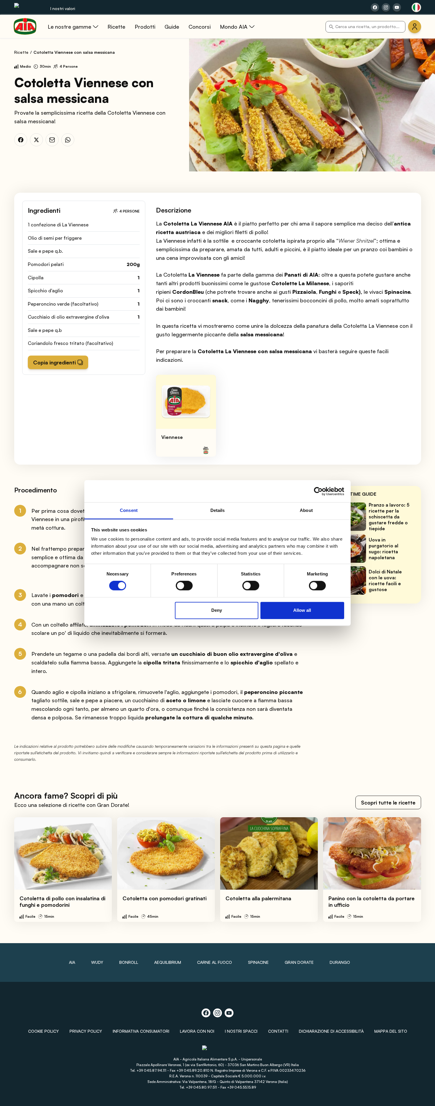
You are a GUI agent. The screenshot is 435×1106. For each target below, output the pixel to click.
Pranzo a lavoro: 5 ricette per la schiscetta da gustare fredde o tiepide (389, 516)
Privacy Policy (86, 1031)
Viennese (172, 437)
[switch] (184, 586)
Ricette (21, 52)
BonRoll (128, 962)
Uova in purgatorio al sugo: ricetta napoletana (383, 548)
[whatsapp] (67, 139)
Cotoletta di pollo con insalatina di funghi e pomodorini (62, 901)
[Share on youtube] (397, 7)
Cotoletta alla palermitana (258, 898)
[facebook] (20, 139)
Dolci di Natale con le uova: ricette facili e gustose (385, 580)
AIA (72, 962)
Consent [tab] (129, 510)
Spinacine (258, 962)
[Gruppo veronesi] (217, 1050)
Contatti (278, 1031)
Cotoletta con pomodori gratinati (165, 898)
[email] (52, 139)
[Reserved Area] (414, 26)
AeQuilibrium (167, 962)
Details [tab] (217, 510)
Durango (340, 962)
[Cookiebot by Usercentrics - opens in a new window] (318, 491)
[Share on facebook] (375, 7)
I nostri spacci (241, 1031)
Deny (216, 610)
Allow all (302, 610)
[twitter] (36, 139)
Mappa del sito (390, 1031)
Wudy (97, 962)
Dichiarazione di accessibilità (331, 1031)
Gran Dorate (299, 962)
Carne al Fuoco (214, 962)
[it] (416, 7)
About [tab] (306, 510)
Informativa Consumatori (141, 1031)
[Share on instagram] (386, 7)
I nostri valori (62, 8)
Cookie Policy (43, 1031)
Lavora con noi (197, 1031)
